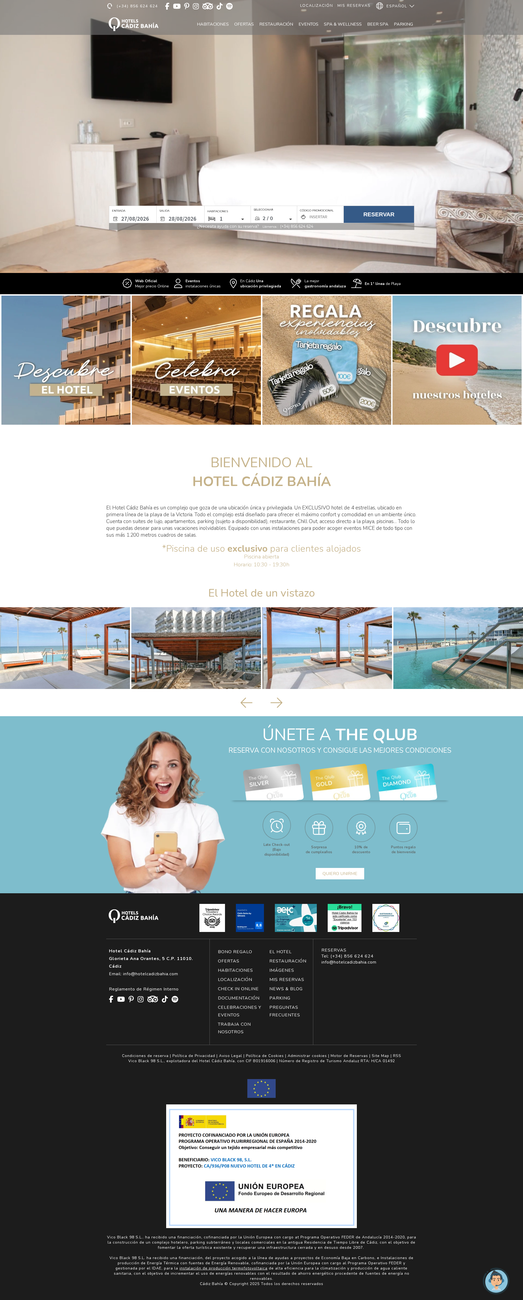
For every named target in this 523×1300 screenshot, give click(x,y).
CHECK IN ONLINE (238, 989)
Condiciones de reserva (145, 1055)
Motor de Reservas (349, 1055)
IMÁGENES (281, 970)
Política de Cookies (265, 1055)
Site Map (380, 1055)
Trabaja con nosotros (234, 1028)
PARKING (279, 998)
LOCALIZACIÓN (235, 980)
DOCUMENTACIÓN (239, 998)
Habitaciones (213, 24)
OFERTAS (228, 961)
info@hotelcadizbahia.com (348, 962)
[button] (10, 147)
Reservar (378, 214)
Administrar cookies (307, 1055)
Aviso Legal (230, 1055)
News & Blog (286, 989)
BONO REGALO (235, 952)
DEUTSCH (396, 30)
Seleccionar (263, 210)
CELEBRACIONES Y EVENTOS (239, 1011)
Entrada (118, 210)
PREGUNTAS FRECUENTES (284, 1011)
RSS (397, 1055)
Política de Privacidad (193, 1055)
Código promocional (317, 210)
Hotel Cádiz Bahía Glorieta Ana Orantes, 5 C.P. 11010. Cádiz (151, 958)
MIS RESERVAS (286, 980)
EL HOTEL (280, 952)
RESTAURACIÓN (287, 961)
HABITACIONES (235, 970)
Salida (164, 210)
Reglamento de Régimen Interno (144, 989)
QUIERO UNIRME (340, 874)
